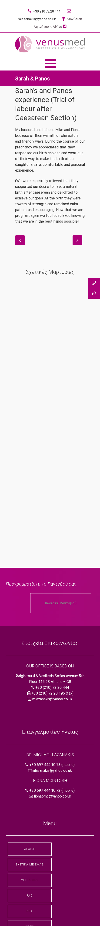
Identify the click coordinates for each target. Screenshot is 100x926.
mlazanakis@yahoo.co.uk (52, 699)
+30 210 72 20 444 (46, 11)
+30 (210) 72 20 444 (52, 687)
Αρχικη (29, 849)
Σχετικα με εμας (30, 864)
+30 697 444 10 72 (44, 790)
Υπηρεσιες (29, 880)
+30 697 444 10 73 (44, 765)
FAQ (30, 895)
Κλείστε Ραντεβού (61, 603)
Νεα (30, 911)
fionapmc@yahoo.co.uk (52, 796)
